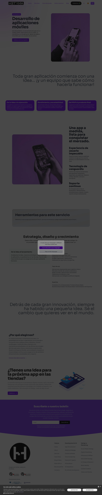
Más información (20, 491)
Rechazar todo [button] (90, 490)
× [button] (100, 486)
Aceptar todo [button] (74, 490)
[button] (34, 493)
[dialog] (51, 247)
